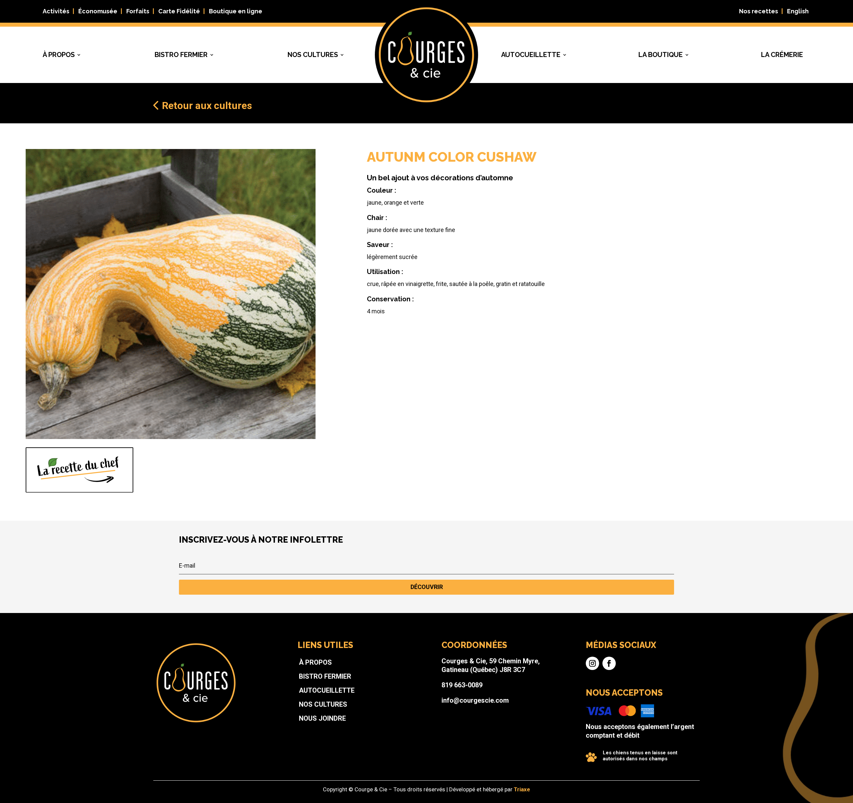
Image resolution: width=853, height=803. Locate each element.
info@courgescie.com (475, 700)
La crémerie (782, 55)
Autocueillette (530, 55)
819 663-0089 (461, 685)
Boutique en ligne (235, 11)
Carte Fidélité (179, 11)
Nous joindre (322, 718)
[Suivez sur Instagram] (592, 663)
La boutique (660, 55)
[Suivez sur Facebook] (609, 663)
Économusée (97, 11)
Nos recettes (758, 11)
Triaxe (522, 789)
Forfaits (137, 11)
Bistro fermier (181, 55)
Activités (56, 11)
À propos (59, 55)
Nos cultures (313, 55)
